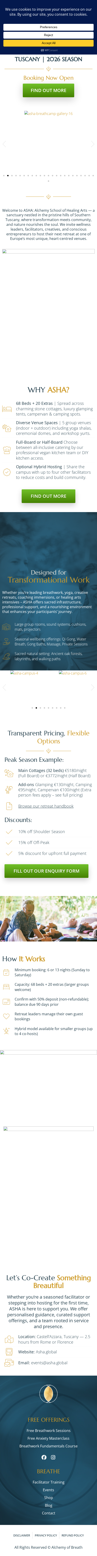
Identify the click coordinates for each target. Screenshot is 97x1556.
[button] (4, 144)
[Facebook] (44, 1457)
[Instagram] (53, 1457)
